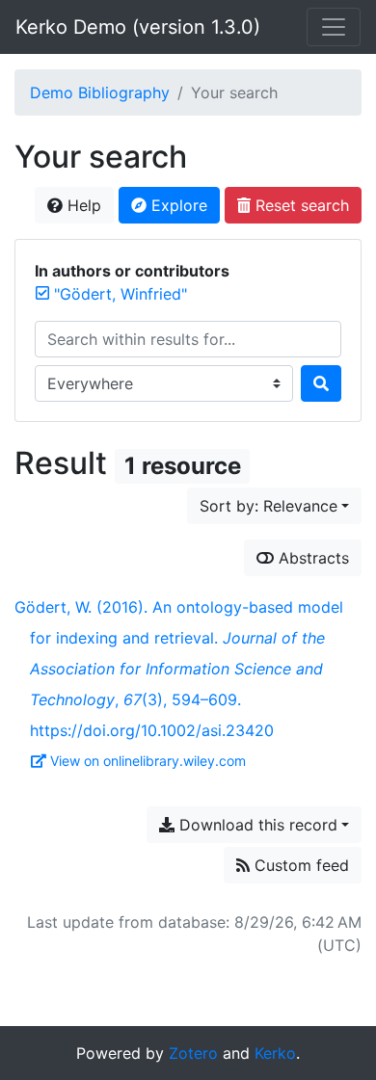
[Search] (321, 383)
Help (82, 205)
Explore (177, 205)
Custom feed (299, 865)
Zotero (193, 1053)
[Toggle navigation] (334, 27)
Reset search (300, 205)
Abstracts (311, 557)
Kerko (275, 1053)
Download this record (256, 824)
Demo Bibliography (100, 92)
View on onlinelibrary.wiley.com (148, 760)
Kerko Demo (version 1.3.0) (137, 27)
